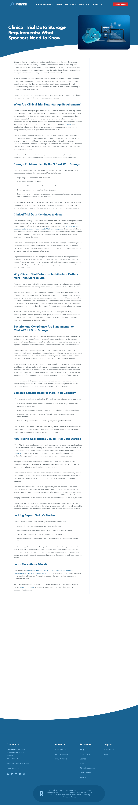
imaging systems (57, 229)
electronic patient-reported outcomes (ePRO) (32, 229)
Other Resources (87, 768)
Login (106, 754)
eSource (100, 103)
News (99, 126)
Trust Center (85, 773)
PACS (99, 129)
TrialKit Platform (43, 4)
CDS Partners (61, 759)
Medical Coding (103, 118)
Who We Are (60, 749)
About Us (83, 4)
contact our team (27, 587)
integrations (18, 453)
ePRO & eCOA (102, 99)
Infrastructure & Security (106, 114)
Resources (69, 4)
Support (108, 744)
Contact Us (97, 4)
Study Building (102, 148)
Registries (100, 133)
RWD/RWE (101, 144)
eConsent (101, 92)
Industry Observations (105, 111)
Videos (83, 777)
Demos (59, 4)
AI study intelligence (38, 573)
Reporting (101, 137)
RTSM (99, 141)
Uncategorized (103, 152)
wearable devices (72, 226)
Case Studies (85, 754)
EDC (98, 96)
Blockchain (101, 79)
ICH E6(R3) (67, 124)
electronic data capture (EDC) (39, 570)
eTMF (99, 107)
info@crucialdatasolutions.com (19, 763)
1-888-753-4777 (13, 769)
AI (97, 71)
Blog (98, 82)
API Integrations (103, 75)
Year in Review (102, 156)
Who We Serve (61, 754)
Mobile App (101, 122)
